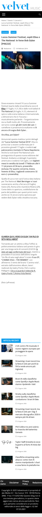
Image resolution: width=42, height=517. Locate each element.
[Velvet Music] (21, 5)
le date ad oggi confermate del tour (19, 250)
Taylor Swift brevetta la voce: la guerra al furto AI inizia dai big (27, 445)
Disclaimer (14, 482)
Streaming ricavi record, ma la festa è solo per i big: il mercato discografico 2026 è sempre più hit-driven (27, 413)
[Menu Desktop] (3, 14)
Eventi (13, 32)
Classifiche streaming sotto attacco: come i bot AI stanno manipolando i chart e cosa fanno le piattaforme (27, 461)
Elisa (3, 108)
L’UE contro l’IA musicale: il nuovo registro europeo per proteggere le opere (27, 349)
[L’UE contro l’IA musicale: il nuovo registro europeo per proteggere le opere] (7, 348)
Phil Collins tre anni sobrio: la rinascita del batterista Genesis (27, 430)
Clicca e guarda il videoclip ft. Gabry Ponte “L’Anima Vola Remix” (18, 272)
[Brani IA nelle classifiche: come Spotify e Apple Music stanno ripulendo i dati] (7, 381)
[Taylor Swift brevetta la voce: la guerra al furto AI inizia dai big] (7, 442)
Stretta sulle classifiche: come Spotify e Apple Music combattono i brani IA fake (27, 397)
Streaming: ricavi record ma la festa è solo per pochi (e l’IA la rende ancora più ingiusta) (27, 365)
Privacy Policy (26, 482)
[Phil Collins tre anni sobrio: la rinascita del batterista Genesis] (7, 429)
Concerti (5, 32)
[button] (40, 14)
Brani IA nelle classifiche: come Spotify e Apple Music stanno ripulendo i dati (27, 381)
